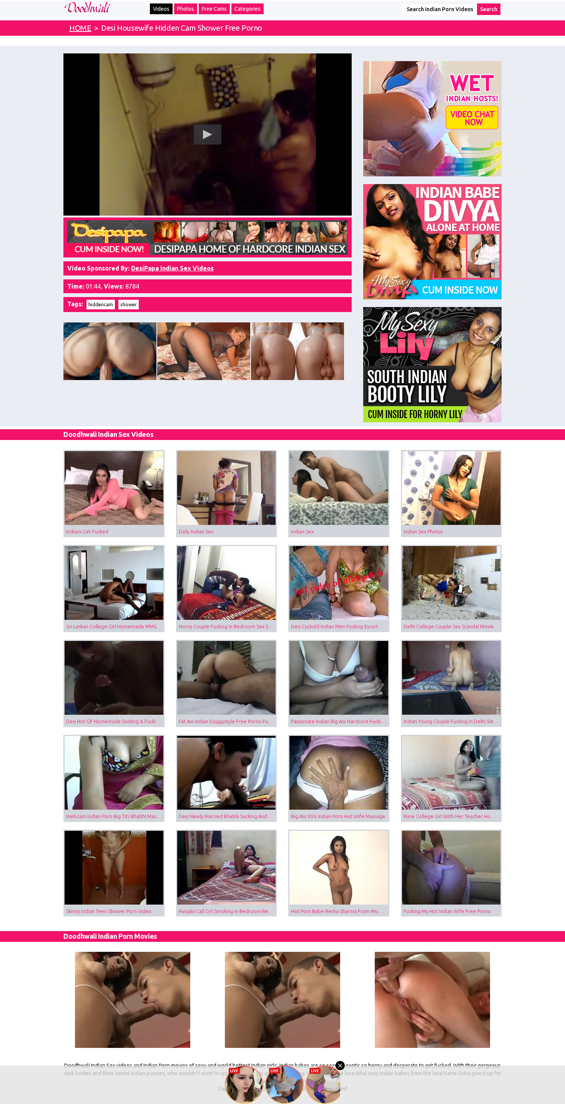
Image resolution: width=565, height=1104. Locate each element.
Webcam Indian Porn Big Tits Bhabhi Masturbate (115, 816)
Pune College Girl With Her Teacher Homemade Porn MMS (453, 816)
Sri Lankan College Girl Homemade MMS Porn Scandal (115, 626)
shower (128, 304)
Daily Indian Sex (196, 531)
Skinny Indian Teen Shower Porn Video (108, 911)
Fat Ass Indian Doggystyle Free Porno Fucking (228, 721)
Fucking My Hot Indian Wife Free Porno (447, 911)
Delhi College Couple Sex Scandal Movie (449, 626)
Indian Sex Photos (423, 531)
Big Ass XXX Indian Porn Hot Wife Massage (338, 816)
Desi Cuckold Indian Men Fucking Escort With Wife (340, 626)
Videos (161, 9)
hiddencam (100, 304)
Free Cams (214, 9)
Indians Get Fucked (87, 531)
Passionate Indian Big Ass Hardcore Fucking (339, 721)
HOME (80, 27)
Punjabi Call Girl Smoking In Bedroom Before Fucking (228, 911)
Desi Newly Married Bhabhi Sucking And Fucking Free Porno (228, 816)
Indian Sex (302, 531)
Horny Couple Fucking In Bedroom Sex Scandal (228, 626)
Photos (185, 9)
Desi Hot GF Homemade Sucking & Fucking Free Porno (115, 721)
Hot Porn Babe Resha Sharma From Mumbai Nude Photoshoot (340, 911)
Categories (247, 9)
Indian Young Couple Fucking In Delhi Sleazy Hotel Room (453, 721)
